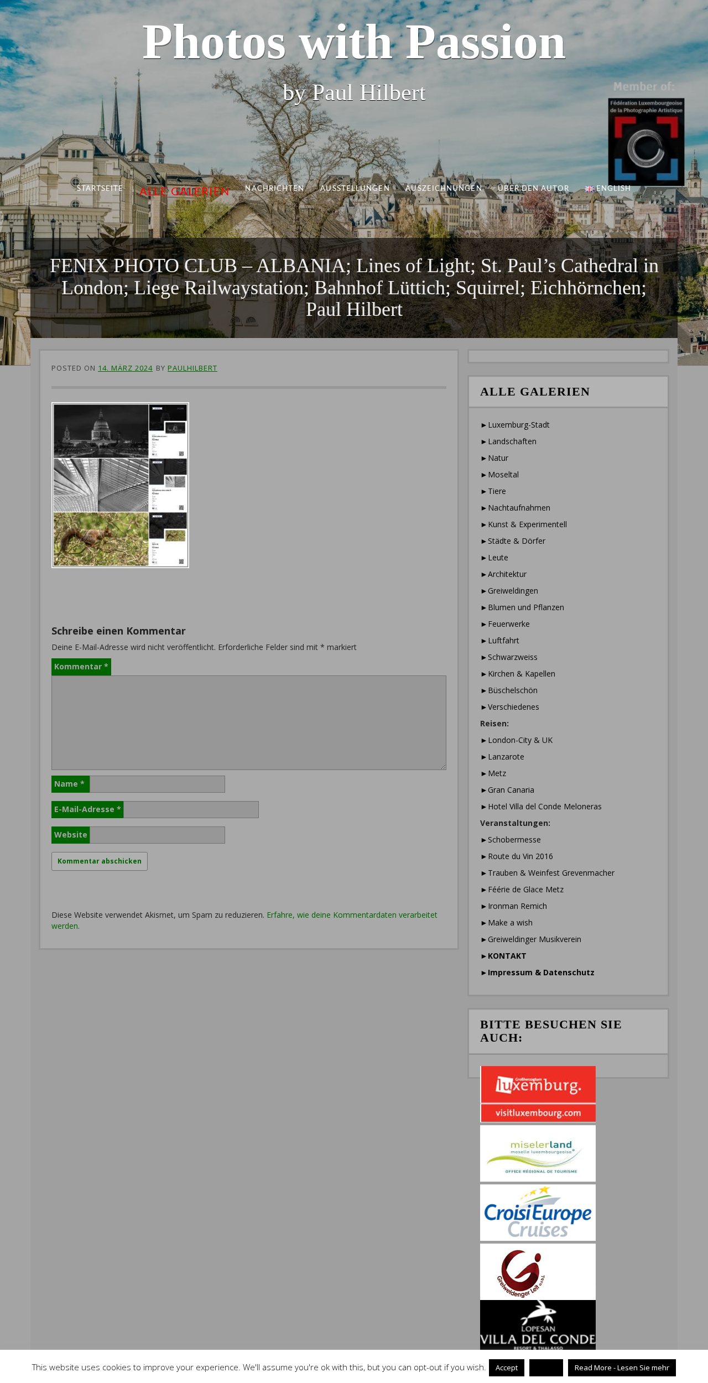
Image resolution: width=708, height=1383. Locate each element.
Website (70, 834)
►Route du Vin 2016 (516, 856)
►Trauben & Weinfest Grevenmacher (547, 872)
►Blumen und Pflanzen (522, 607)
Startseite (100, 189)
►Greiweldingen (509, 590)
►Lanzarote (502, 756)
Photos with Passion (354, 41)
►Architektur (503, 574)
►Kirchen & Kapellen (517, 673)
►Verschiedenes (509, 706)
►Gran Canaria (507, 789)
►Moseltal (499, 474)
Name (69, 783)
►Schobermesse (510, 839)
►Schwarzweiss (509, 657)
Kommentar (81, 666)
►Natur (494, 458)
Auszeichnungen (443, 189)
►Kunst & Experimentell (523, 524)
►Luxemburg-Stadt (515, 424)
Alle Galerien (184, 191)
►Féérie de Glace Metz (522, 889)
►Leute (494, 557)
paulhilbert (192, 368)
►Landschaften (508, 441)
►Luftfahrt (499, 640)
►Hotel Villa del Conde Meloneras (541, 806)
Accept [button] (507, 1367)
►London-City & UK (516, 740)
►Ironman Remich (513, 906)
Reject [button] (546, 1367)
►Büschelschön (509, 690)
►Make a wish (506, 922)
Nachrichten (275, 189)
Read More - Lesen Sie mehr (622, 1367)
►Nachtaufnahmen (515, 507)
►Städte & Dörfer (512, 540)
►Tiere (493, 491)
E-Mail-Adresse (87, 809)
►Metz (493, 773)
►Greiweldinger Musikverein (530, 939)
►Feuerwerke (505, 623)
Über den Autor (533, 189)
